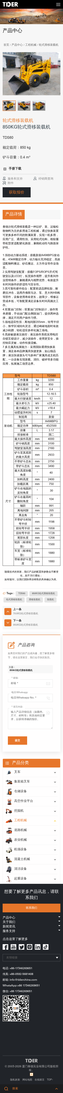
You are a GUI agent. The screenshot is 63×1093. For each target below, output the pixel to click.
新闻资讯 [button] (9, 926)
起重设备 (20, 878)
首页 (6, 45)
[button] (9, 106)
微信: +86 (9, 991)
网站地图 (27, 1080)
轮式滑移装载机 (48, 45)
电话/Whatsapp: (19, 693)
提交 (17, 740)
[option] (31, 73)
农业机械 (20, 840)
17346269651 (23, 991)
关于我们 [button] (9, 922)
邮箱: (15, 678)
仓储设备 (20, 791)
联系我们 (31, 908)
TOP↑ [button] (50, 1080)
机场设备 (20, 849)
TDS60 (21, 594)
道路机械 (20, 830)
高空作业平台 (23, 801)
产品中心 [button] (9, 917)
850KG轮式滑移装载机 (43, 594)
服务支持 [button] (9, 931)
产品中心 (17, 45)
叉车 (17, 772)
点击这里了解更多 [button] (15, 939)
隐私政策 (15, 1080)
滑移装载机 (34, 600)
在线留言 (39, 1080)
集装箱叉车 (22, 781)
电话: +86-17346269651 (17, 968)
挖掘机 (19, 811)
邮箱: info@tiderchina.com (20, 980)
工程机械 (30, 45)
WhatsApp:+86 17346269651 (21, 985)
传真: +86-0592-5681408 (18, 974)
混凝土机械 (22, 859)
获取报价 (16, 192)
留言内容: (17, 707)
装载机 (50, 600)
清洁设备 (20, 869)
